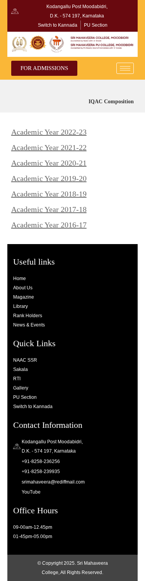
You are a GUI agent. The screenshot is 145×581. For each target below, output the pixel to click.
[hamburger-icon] (125, 68)
